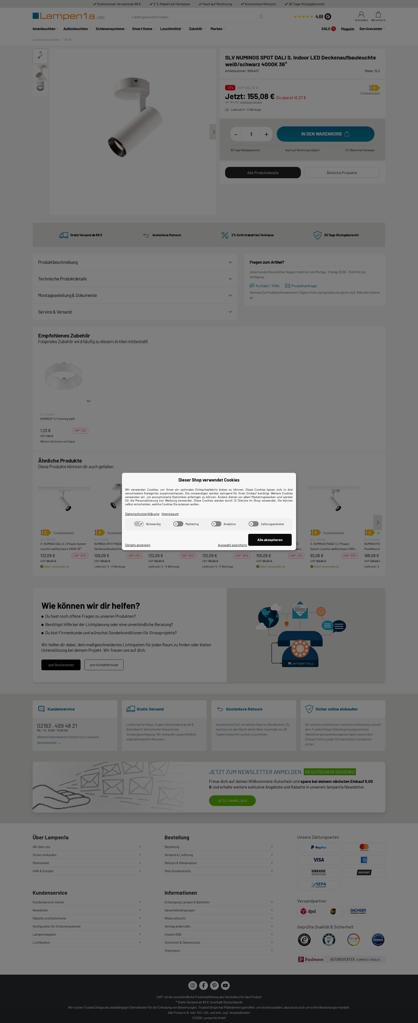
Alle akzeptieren (270, 540)
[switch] (139, 523)
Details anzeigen (137, 545)
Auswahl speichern (232, 545)
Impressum (170, 514)
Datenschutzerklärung (142, 514)
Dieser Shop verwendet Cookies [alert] (209, 479)
